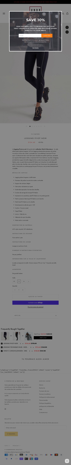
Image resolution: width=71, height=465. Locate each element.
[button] (59, 14)
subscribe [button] (46, 35)
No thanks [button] (35, 48)
